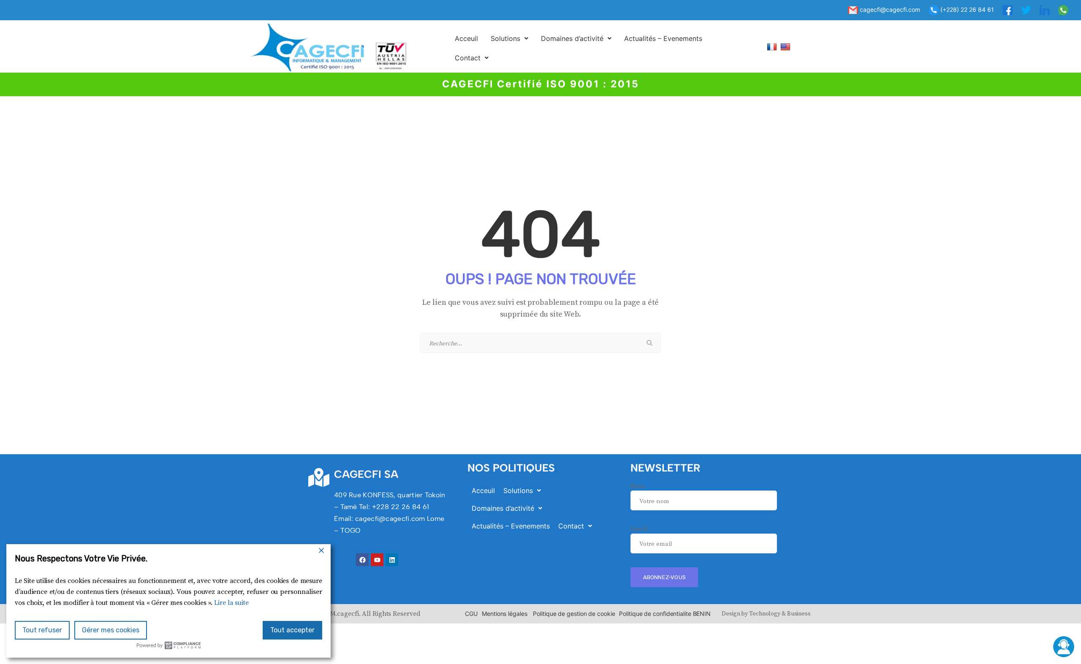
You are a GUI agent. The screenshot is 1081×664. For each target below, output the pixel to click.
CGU (471, 613)
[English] (786, 47)
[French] (773, 47)
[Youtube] (377, 559)
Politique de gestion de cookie (574, 613)
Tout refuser (42, 630)
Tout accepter (292, 630)
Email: (639, 529)
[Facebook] (362, 559)
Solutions (505, 38)
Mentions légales (504, 613)
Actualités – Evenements (663, 38)
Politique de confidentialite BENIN (665, 613)
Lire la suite (231, 603)
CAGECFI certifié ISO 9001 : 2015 (540, 84)
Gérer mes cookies (110, 630)
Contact (468, 58)
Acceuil (466, 38)
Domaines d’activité (572, 38)
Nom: (638, 486)
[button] (509, 38)
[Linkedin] (392, 559)
